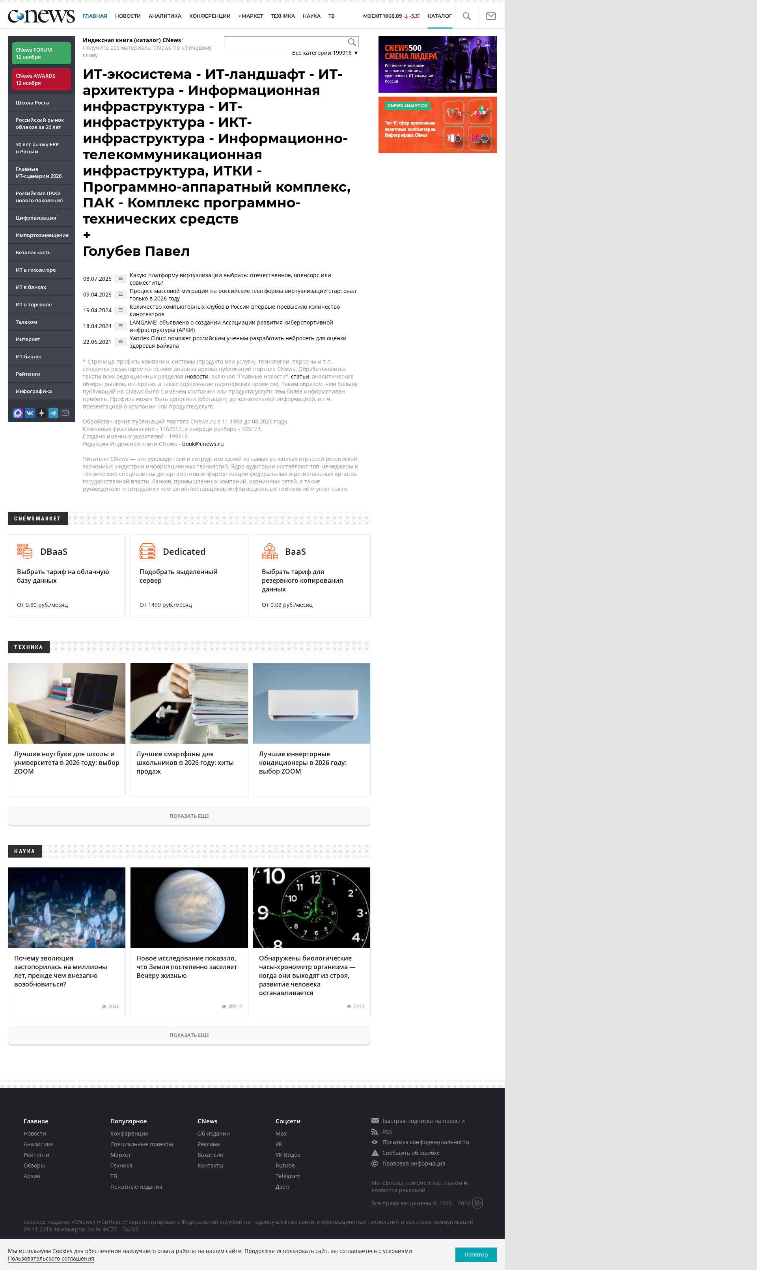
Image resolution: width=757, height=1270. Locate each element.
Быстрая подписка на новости (423, 1121)
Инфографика (34, 391)
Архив (32, 1176)
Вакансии (211, 1154)
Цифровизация (36, 217)
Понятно (476, 1254)
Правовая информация (414, 1163)
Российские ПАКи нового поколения (39, 197)
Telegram (288, 1176)
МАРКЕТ (252, 16)
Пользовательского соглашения (51, 1258)
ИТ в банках (31, 287)
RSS (387, 1131)
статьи (300, 376)
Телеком (26, 321)
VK (279, 1144)
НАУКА (312, 16)
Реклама (209, 1144)
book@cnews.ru (203, 444)
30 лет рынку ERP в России (37, 148)
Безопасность (33, 252)
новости (197, 376)
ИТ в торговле (34, 304)
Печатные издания (136, 1186)
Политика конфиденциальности (425, 1142)
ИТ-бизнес (29, 356)
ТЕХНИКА (283, 16)
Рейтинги (28, 373)
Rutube (285, 1165)
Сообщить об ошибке (411, 1152)
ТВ (331, 16)
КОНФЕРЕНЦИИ (210, 16)
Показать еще (189, 815)
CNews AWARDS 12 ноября (35, 79)
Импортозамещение (42, 235)
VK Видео (288, 1154)
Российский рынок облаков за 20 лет (40, 123)
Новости (35, 1133)
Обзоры (34, 1165)
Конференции (129, 1133)
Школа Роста (32, 102)
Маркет (120, 1154)
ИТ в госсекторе (36, 269)
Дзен (282, 1186)
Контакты (211, 1165)
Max (281, 1133)
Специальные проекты (141, 1144)
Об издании (214, 1133)
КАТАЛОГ (440, 16)
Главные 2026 (39, 172)
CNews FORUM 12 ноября (34, 53)
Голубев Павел (136, 251)
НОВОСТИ (128, 16)
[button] (466, 16)
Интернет (28, 339)
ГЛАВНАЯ (95, 16)
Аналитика (165, 16)
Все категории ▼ (325, 52)
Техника (121, 1165)
